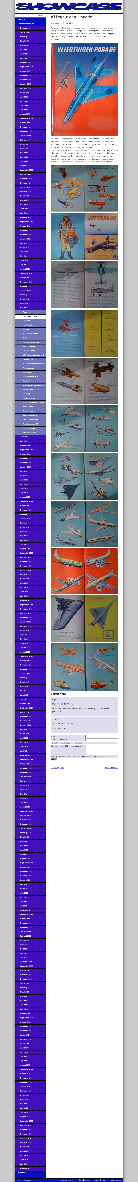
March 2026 (22, 1147)
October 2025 (23, 1126)
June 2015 (21, 592)
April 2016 (21, 635)
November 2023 (23, 1027)
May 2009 (21, 153)
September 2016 (24, 657)
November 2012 (23, 459)
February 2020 (23, 833)
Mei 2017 (21, 691)
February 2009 (23, 141)
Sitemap (63, 1180)
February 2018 (23, 730)
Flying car (26, 312)
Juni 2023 (21, 1005)
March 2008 (22, 93)
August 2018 (22, 756)
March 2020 (22, 838)
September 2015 (24, 605)
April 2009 (21, 149)
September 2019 (24, 812)
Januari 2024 (22, 1036)
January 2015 (23, 571)
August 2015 (22, 601)
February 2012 (23, 295)
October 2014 (23, 558)
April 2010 (21, 201)
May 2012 (21, 308)
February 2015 (23, 575)
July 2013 (21, 493)
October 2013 (23, 506)
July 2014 (21, 545)
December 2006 (23, 29)
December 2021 (23, 928)
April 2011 (21, 252)
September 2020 (24, 863)
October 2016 (23, 661)
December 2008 (23, 132)
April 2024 (21, 1048)
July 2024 (21, 1061)
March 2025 (22, 1096)
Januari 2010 (22, 188)
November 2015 (23, 610)
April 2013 (21, 480)
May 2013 (21, 485)
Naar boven (116, 1180)
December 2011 (23, 287)
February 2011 (23, 244)
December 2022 (23, 980)
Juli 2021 (21, 906)
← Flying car (57, 768)
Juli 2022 (21, 958)
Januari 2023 (22, 984)
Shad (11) (26, 394)
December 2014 (23, 567)
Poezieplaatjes (28, 368)
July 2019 (21, 803)
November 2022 (23, 975)
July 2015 (21, 597)
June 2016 (21, 644)
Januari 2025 (22, 1087)
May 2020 (21, 846)
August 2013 (22, 498)
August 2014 (22, 549)
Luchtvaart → (111, 768)
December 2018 (23, 773)
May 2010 (21, 205)
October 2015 (23, 614)
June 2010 (21, 209)
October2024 (22, 1074)
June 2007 (21, 54)
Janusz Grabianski (30, 428)
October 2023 (23, 1023)
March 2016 (22, 631)
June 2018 (21, 747)
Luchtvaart (27, 321)
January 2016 (23, 622)
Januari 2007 (22, 33)
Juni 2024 (21, 1057)
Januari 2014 (22, 519)
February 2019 (23, 782)
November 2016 (23, 666)
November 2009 (23, 179)
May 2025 (21, 1104)
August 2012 (22, 446)
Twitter (105, 1180)
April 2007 (21, 46)
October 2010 (23, 227)
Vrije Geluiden (28, 390)
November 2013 (23, 511)
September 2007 (24, 67)
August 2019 (22, 808)
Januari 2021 (22, 881)
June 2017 (21, 696)
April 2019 (21, 790)
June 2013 (21, 489)
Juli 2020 (21, 855)
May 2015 (21, 588)
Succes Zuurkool (29, 346)
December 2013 (23, 515)
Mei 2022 (21, 950)
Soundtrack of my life (24, 24)
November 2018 (23, 769)
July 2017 (21, 700)
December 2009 (23, 184)
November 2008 (23, 128)
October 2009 (23, 175)
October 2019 (23, 816)
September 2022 (24, 967)
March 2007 (22, 42)
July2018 (21, 752)
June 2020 (21, 851)
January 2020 (23, 829)
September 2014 (24, 554)
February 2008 (23, 89)
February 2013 (23, 472)
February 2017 (23, 678)
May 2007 (21, 50)
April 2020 (21, 842)
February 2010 (23, 192)
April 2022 (21, 945)
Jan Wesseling (28, 325)
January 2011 (23, 240)
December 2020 (23, 876)
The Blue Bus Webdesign (88, 1180)
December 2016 (23, 670)
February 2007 (23, 37)
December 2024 (23, 1083)
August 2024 (22, 1066)
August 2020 (22, 859)
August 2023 (22, 1014)
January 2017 (23, 674)
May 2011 (21, 257)
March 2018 (22, 734)
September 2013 (24, 502)
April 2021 (21, 894)
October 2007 (23, 72)
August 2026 (22, 1169)
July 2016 (21, 648)
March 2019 (22, 786)
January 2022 (23, 932)
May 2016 (21, 640)
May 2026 (21, 1156)
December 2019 (23, 825)
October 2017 (23, 713)
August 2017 (22, 704)
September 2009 (24, 171)
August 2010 (22, 218)
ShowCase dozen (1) (30, 415)
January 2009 (23, 136)
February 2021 (23, 885)
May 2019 (21, 795)
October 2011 (22, 278)
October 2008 (23, 123)
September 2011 (24, 274)
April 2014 (21, 532)
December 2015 (23, 618)
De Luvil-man (28, 407)
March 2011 (22, 248)
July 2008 (21, 110)
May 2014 (21, 536)
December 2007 (23, 80)
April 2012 (21, 304)
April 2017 (21, 687)
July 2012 (21, 442)
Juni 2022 (21, 954)
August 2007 (22, 63)
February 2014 (23, 524)
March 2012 (22, 300)
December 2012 (23, 463)
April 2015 (21, 584)
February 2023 (23, 988)
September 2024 (24, 1070)
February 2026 (23, 1143)
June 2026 (21, 1160)
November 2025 (23, 1130)
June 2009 (21, 158)
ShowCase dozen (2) (30, 420)
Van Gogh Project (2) (30, 334)
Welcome (20, 20)
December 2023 (23, 1031)
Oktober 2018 (23, 764)
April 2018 (21, 739)
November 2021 (23, 924)
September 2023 (24, 1018)
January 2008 (23, 85)
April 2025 (21, 1100)
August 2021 (22, 911)
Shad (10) (26, 381)
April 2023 (21, 997)
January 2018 (23, 726)
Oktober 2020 (23, 868)
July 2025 (21, 1113)
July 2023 (21, 1010)
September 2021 (24, 915)
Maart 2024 (22, 1044)
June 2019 (21, 799)
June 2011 (21, 261)
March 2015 (22, 579)
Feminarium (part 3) (30, 377)
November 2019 (23, 820)
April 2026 (21, 1152)
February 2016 (23, 627)
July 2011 (21, 265)
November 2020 (23, 872)
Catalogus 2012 (29, 359)
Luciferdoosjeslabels (31, 342)
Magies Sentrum (29, 398)
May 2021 (21, 898)
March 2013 (22, 476)
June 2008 (21, 106)
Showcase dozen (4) (30, 433)
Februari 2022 (23, 937)
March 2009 (22, 145)
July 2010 (21, 214)
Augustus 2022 (23, 962)
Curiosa (26, 329)
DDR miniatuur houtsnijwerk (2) (33, 364)
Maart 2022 (22, 941)
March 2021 (22, 889)
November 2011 (23, 283)
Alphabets (20, 1173)
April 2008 (21, 98)
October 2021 (23, 919)
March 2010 (22, 196)
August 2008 (22, 115)
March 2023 (22, 993)
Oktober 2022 (23, 971)
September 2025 (24, 1122)
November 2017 (23, 717)
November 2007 (23, 76)
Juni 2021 (21, 902)
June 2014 (21, 541)
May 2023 (21, 1001)
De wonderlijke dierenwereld (33, 385)
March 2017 (22, 683)
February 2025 (23, 1092)
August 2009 (22, 166)
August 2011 (22, 270)
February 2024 (23, 1040)
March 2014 (22, 528)
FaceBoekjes (28, 411)
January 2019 (23, 777)
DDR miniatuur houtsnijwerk (33, 355)
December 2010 (23, 235)
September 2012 (24, 450)
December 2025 (23, 1135)
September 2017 (24, 709)
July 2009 (21, 162)
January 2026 (23, 1139)
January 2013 (23, 468)
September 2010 (24, 222)
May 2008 (21, 102)
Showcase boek (29, 351)
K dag (25, 338)
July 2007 (21, 59)
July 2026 (21, 1165)
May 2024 (21, 1053)
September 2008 (24, 119)
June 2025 (21, 1109)
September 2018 (24, 760)
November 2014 (23, 562)
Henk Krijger (27, 372)
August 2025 (22, 1117)
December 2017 (23, 721)
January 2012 (23, 291)
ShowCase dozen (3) (30, 424)
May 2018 (21, 743)
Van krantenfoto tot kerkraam (34, 402)
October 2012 (23, 455)
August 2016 (22, 653)
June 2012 (21, 437)
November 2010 (23, 231)
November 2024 (23, 1079)
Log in (72, 1180)
